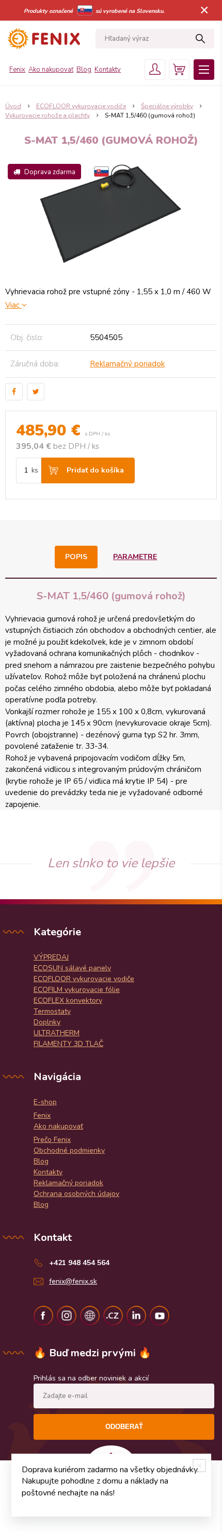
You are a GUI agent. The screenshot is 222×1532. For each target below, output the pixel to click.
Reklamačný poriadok (127, 364)
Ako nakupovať (50, 69)
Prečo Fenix (52, 1139)
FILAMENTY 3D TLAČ (68, 1044)
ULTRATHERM (57, 1033)
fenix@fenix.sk (73, 1281)
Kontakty (107, 69)
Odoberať (124, 1426)
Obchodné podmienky (69, 1150)
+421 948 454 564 (79, 1263)
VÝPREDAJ (51, 957)
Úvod (13, 106)
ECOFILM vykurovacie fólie (77, 990)
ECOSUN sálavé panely (72, 968)
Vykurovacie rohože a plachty (47, 115)
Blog (83, 69)
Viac (13, 305)
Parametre (135, 557)
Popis (76, 557)
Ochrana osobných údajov (76, 1194)
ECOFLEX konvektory (68, 1000)
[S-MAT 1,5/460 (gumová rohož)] (111, 212)
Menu (204, 69)
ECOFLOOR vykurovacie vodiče (81, 106)
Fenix (17, 69)
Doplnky (47, 1022)
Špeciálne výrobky (167, 106)
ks (34, 470)
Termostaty (52, 1011)
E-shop (45, 1102)
